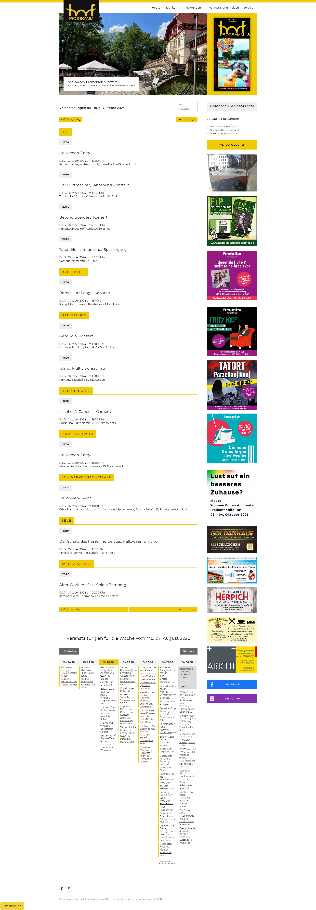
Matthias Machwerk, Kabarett (146, 750)
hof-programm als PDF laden (232, 106)
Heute (156, 7)
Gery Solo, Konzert (76, 336)
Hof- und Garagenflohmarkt (167, 670)
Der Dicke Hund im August (224, 130)
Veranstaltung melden (224, 7)
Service (248, 7)
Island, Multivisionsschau (82, 368)
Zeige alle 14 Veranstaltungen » (167, 862)
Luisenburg (106, 747)
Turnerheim (126, 697)
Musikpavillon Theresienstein (114, 85)
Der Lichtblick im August (223, 126)
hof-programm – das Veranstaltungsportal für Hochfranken (93, 899)
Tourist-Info (166, 732)
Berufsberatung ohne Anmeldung (107, 670)
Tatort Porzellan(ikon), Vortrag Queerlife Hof (128, 671)
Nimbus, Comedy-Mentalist (186, 795)
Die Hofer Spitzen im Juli (223, 133)
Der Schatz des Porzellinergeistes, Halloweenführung (108, 541)
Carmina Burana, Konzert (147, 712)
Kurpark (164, 785)
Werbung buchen (232, 144)
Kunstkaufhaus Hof (72, 228)
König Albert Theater (73, 304)
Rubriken (171, 7)
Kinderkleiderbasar (168, 688)
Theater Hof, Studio (72, 196)
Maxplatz (105, 716)
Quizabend (106, 722)
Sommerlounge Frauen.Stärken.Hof (69, 671)
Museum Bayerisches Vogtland (166, 748)
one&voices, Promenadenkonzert (92, 82)
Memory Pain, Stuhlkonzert (108, 709)
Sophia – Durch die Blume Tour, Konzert (127, 710)
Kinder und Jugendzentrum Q (79, 164)
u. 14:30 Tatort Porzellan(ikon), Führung (187, 718)
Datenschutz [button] (12, 906)
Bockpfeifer (106, 728)
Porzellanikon (68, 552)
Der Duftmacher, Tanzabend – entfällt (94, 185)
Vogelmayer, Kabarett (127, 690)
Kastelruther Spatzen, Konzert (147, 695)
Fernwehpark (186, 709)
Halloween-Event (75, 498)
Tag (180, 104)
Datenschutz (148, 899)
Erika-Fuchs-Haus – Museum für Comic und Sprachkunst (96, 509)
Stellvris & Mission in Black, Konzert (148, 729)
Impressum (134, 899)
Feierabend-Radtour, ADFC (107, 692)
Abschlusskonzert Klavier (148, 669)
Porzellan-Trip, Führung (168, 710)
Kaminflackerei (69, 596)
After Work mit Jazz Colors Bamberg (92, 584)
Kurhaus (64, 379)
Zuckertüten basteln (167, 738)
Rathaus (64, 261)
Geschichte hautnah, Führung (166, 758)
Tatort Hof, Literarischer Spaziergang (93, 249)
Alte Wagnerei (187, 742)
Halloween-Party (74, 153)
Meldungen (193, 7)
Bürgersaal (66, 423)
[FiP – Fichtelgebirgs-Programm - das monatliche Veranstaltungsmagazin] (232, 221)
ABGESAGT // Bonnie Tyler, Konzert (108, 738)
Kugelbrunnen (108, 700)
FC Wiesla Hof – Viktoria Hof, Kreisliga (187, 752)
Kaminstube (67, 347)
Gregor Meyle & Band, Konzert (187, 831)
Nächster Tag (187, 119)
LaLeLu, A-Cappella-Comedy (85, 411)
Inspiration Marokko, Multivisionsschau (88, 671)
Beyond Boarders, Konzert (83, 217)
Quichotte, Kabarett (166, 845)
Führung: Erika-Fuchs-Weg (167, 795)
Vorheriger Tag (70, 119)
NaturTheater (147, 719)
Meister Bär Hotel (70, 466)
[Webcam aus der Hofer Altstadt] (232, 172)
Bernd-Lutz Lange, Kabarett (85, 293)
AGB (159, 899)
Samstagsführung (168, 725)
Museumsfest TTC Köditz (187, 735)
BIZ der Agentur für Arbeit (106, 681)
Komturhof (146, 758)
